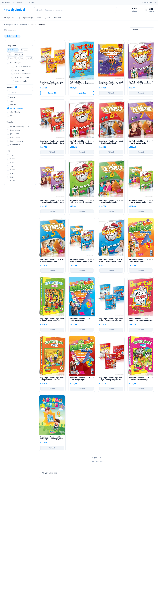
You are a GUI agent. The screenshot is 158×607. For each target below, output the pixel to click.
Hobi (39, 17)
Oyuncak (47, 17)
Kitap (18, 17)
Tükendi (111, 93)
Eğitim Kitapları (28, 17)
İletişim (31, 2)
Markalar (20, 2)
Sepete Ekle (52, 93)
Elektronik (57, 17)
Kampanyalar (6, 2)
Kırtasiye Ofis (9, 17)
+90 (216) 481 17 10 (150, 2)
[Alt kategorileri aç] (10, 66)
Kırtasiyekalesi (10, 24)
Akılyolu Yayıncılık (11, 36)
